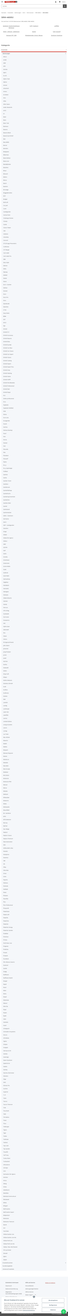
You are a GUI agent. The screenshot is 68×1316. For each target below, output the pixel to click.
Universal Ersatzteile (8, 1269)
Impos (5, 636)
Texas (4, 1120)
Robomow (6, 1000)
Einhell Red (6, 389)
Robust (5, 1003)
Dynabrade (6, 303)
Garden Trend (7, 481)
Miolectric (6, 800)
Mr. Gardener (7, 813)
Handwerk (6, 585)
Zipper (5, 1259)
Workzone (6, 1218)
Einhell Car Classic (8, 351)
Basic (4, 120)
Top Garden (6, 1149)
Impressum (8, 1286)
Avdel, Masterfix (7, 107)
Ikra (4, 633)
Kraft (4, 686)
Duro (4, 294)
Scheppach (6, 1028)
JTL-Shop (59, 1314)
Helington (6, 591)
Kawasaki (5, 667)
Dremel (5, 291)
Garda (5, 477)
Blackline (5, 167)
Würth (5, 1225)
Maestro (5, 740)
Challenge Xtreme (8, 218)
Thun (4, 1123)
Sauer (5, 1025)
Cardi (4, 208)
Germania (6, 519)
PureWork (6, 959)
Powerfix (5, 917)
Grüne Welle (6, 566)
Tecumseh (6, 1111)
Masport (5, 750)
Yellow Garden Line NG (9, 1237)
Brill (4, 196)
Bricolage (5, 189)
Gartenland (6, 509)
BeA (4, 139)
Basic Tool (6, 123)
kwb (4, 699)
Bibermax (6, 155)
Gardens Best (7, 503)
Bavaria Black (7, 132)
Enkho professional (8, 398)
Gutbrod (5, 572)
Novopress (6, 854)
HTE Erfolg (6, 610)
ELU (4, 395)
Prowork (5, 955)
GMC (4, 544)
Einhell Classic (7, 357)
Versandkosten (29, 1286)
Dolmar (5, 288)
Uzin (4, 1171)
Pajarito (5, 880)
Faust (4, 433)
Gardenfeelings (7, 490)
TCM (4, 1107)
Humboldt (6, 614)
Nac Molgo (6, 829)
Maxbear (5, 772)
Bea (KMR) (6, 142)
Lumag (5, 731)
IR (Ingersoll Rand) (8, 642)
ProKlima (5, 949)
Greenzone (6, 563)
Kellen (5, 671)
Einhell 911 (6, 332)
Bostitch (5, 186)
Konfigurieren (53, 1305)
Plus (4, 902)
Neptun (5, 832)
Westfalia (5, 1193)
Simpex (5, 1044)
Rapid (5, 984)
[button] (56, 2)
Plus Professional (8, 905)
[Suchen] (65, 6)
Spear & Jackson (7, 1060)
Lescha (5, 718)
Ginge (5, 531)
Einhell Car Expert (8, 354)
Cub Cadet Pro (7, 256)
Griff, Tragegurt (34, 26)
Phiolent (5, 895)
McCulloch (6, 775)
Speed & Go (6, 1063)
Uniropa (5, 1168)
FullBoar (5, 471)
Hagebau (5, 582)
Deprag (5, 272)
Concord (5, 240)
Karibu (5, 664)
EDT (4, 319)
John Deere (6, 645)
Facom (5, 424)
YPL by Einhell (7, 1250)
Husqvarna (6, 620)
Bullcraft (5, 202)
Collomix (5, 234)
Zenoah (5, 1253)
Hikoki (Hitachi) (7, 598)
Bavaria (5, 129)
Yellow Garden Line (8, 1234)
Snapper (5, 1047)
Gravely (5, 557)
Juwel (4, 658)
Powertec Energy (8, 927)
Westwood (6, 1199)
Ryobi (4, 1016)
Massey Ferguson (8, 753)
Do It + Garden (7, 284)
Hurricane (6, 617)
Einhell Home (7, 376)
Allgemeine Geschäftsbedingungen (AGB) (13, 1292)
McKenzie (6, 778)
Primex (5, 940)
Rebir (4, 990)
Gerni (4, 522)
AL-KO (5, 75)
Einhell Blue (6, 341)
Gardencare (6, 487)
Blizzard (5, 174)
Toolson (5, 1142)
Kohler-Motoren (7, 680)
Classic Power (7, 227)
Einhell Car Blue (7, 348)
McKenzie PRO (7, 781)
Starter (34, 31)
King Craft (6, 674)
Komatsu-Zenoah (8, 683)
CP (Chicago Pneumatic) (9, 243)
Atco (4, 98)
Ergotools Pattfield (8, 408)
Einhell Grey (6, 370)
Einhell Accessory (8, 335)
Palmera (5, 883)
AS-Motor (5, 94)
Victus (5, 1180)
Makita (5, 747)
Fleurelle (5, 449)
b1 (4, 113)
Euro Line (6, 417)
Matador (5, 762)
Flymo (5, 462)
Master (5, 756)
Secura (5, 1035)
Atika (4, 101)
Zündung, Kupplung (56, 35)
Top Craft (5, 1145)
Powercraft (6, 914)
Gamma (5, 474)
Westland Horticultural (9, 1196)
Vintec (5, 1187)
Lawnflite (5, 715)
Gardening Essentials (9, 496)
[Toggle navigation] (2, 1)
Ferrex (5, 439)
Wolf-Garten (6, 1209)
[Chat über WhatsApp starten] (63, 1311)
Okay (4, 867)
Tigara (5, 1130)
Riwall (5, 997)
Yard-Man (6, 1231)
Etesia (5, 414)
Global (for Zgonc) (8, 538)
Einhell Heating (7, 373)
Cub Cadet (6, 253)
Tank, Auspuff (56, 31)
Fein (4, 436)
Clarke (5, 224)
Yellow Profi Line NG (8, 1244)
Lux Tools (5, 734)
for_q (4, 465)
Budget (5, 199)
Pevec (4, 892)
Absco (5, 56)
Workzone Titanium (8, 1221)
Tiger (4, 1133)
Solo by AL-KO (7, 1050)
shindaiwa (6, 1038)
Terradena (6, 1117)
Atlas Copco (6, 104)
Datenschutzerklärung (11, 1289)
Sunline (5, 1088)
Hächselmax (6, 579)
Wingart (5, 1206)
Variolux (5, 1177)
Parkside (5, 886)
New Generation (7, 842)
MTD (4, 816)
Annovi (5, 85)
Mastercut (6, 759)
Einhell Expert (7, 364)
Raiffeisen (6, 974)
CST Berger (6, 250)
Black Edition (6, 158)
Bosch (5, 183)
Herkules (5, 595)
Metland (5, 794)
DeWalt (5, 275)
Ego (4, 326)
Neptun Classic (7, 835)
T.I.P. (4, 1095)
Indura (5, 639)
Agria (4, 72)
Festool (5, 443)
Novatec (5, 851)
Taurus (5, 1101)
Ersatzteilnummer (8, 1263)
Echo (4, 316)
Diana (5, 281)
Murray (5, 823)
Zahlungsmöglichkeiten (31, 1289)
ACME (5, 60)
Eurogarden (6, 421)
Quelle (5, 968)
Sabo (4, 1019)
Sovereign (6, 1057)
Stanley (5, 1069)
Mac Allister (6, 737)
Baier (4, 117)
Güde (4, 569)
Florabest (5, 455)
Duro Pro (5, 297)
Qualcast (5, 965)
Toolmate (5, 1139)
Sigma (5, 1041)
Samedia (5, 1022)
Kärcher (5, 661)
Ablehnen (53, 1310)
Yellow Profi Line (7, 1240)
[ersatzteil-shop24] (10, 2)
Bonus (5, 180)
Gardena (5, 484)
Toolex (5, 1136)
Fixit (4, 446)
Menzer (5, 785)
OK (4, 864)
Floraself (5, 459)
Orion (4, 873)
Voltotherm (6, 1190)
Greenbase (6, 560)
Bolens (5, 177)
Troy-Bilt (5, 1152)
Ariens (5, 91)
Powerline (6, 921)
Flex (4, 452)
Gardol (5, 506)
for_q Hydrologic (7, 468)
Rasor (4, 987)
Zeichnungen (6, 53)
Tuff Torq (5, 1155)
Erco (4, 402)
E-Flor (4, 310)
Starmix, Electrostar (8, 1073)
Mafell (5, 743)
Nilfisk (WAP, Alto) (8, 848)
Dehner (5, 265)
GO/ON (5, 547)
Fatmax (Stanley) (7, 430)
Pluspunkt (6, 908)
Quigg (5, 971)
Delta (4, 269)
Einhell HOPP (7, 379)
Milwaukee (6, 797)
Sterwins (5, 1076)
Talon (4, 1098)
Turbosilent (6, 1161)
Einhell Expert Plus (8, 367)
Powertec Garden (8, 930)
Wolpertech (6, 1215)
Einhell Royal (6, 392)
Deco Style (6, 262)
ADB (4, 63)
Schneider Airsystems (9, 1031)
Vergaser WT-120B (11, 35)
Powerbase (6, 911)
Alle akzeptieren (53, 1300)
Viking (5, 1183)
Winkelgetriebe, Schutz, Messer (34, 35)
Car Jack (5, 205)
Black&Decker (7, 164)
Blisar (4, 170)
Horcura (5, 607)
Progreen (5, 946)
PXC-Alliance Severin (9, 962)
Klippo (5, 677)
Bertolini (5, 148)
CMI (4, 231)
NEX (4, 845)
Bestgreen (6, 151)
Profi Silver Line (7, 943)
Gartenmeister (7, 512)
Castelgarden (7, 212)
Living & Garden (7, 724)
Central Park (6, 215)
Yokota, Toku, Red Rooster (10, 1247)
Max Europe (6, 769)
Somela (5, 1054)
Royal (4, 1009)
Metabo (5, 791)
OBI (4, 861)
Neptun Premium (8, 838)
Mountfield (6, 810)
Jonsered (5, 648)
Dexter (5, 278)
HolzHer (5, 601)
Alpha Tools (6, 79)
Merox (5, 788)
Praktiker (5, 933)
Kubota (5, 696)
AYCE (4, 110)
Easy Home (6, 313)
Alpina (5, 82)
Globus (5, 541)
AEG (4, 66)
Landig (5, 705)
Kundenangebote (7, 1266)
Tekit (4, 1114)
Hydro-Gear (6, 626)
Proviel (5, 952)
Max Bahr (6, 766)
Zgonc (5, 1256)
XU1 (4, 1228)
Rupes (5, 1012)
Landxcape (6, 709)
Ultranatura (6, 1164)
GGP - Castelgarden (8, 525)
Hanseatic (6, 588)
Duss (4, 300)
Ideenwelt (6, 629)
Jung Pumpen (7, 652)
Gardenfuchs (7, 493)
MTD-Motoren (7, 819)
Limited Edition (7, 721)
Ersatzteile (4, 50)
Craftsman (6, 246)
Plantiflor (5, 899)
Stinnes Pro (6, 1085)
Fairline (5, 427)
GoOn (4, 553)
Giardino (5, 528)
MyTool (5, 826)
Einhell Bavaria (7, 338)
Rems (4, 994)
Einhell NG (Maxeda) (9, 383)
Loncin (5, 728)
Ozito (4, 876)
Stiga (4, 1079)
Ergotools (5, 405)
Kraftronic (6, 693)
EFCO (4, 322)
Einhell (5, 329)
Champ (5, 221)
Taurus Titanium (8, 1104)
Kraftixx (5, 690)
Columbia (6, 237)
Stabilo (5, 1066)
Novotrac (5, 857)
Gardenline (6, 500)
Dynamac (5, 307)
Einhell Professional (8, 386)
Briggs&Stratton (7, 193)
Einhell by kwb (7, 345)
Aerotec (5, 69)
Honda (5, 604)
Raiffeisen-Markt (8, 978)
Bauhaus (5, 126)
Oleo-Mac (6, 870)
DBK (4, 259)
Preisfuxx (5, 937)
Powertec (5, 924)
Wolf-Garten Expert (8, 1212)
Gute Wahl (6, 576)
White (5, 1202)
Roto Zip (5, 1006)
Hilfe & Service (29, 1292)
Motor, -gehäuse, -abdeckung (11, 31)
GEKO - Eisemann (8, 516)
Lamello (5, 702)
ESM (4, 411)
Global (5, 534)
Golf (4, 550)
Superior (5, 1092)
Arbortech (6, 88)
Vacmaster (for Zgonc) (9, 1174)
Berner (5, 145)
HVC (4, 623)
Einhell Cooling (7, 360)
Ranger (5, 981)
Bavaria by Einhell (8, 136)
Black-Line (6, 161)
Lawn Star (6, 712)
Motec (5, 804)
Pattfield (5, 889)
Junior (5, 655)
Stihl (4, 1082)
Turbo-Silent (6, 1158)
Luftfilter (56, 26)
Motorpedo (6, 807)
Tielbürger (6, 1126)
